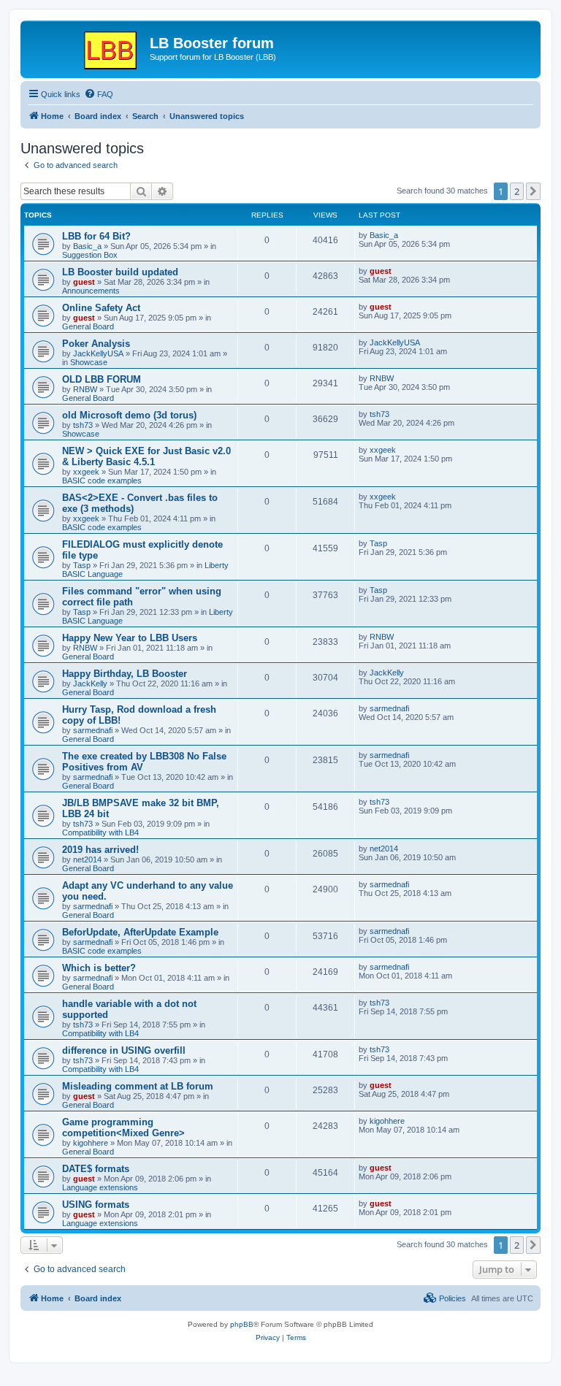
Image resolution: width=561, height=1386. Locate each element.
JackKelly (90, 683)
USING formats (95, 1204)
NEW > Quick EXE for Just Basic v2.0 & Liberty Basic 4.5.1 (146, 456)
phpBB (241, 1324)
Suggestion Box (90, 254)
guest (84, 281)
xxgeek (86, 471)
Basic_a (87, 246)
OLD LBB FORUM (101, 379)
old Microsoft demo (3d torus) (129, 415)
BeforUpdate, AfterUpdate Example (140, 932)
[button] (533, 191)
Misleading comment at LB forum (137, 1086)
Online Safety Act (101, 307)
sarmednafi (92, 730)
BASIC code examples (102, 480)
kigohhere (90, 1142)
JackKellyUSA (98, 353)
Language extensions (100, 1187)
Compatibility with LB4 (100, 832)
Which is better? (99, 967)
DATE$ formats (95, 1168)
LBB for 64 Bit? (96, 236)
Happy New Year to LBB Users (129, 637)
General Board (88, 326)
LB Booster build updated (120, 272)
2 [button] (516, 191)
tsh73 (83, 425)
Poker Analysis (96, 343)
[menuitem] (98, 94)
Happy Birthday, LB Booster (124, 673)
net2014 (87, 859)
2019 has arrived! (100, 849)
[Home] (87, 47)
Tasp (82, 565)
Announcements (91, 290)
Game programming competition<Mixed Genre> (123, 1127)
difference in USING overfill (124, 1050)
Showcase (88, 362)
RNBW (85, 389)
